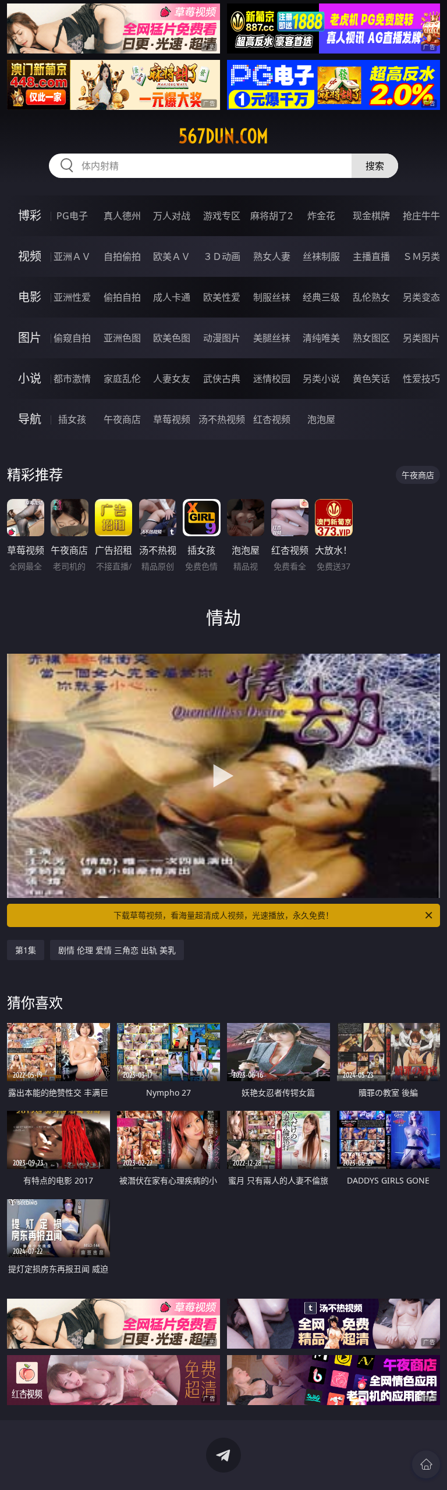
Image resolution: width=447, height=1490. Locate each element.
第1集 (25, 950)
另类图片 (421, 337)
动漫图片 (221, 337)
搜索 (375, 165)
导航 (29, 419)
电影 (29, 297)
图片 (29, 337)
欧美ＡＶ (171, 256)
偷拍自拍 (122, 297)
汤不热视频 (221, 419)
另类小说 (321, 378)
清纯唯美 (321, 337)
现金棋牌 (371, 215)
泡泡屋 (321, 419)
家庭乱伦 (122, 378)
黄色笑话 (371, 378)
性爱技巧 (421, 378)
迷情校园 (271, 378)
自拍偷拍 (122, 256)
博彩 (29, 215)
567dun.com (223, 136)
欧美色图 (171, 337)
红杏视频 (271, 419)
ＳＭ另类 (421, 256)
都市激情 (72, 378)
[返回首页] (426, 1464)
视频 (29, 256)
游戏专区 (221, 215)
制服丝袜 (271, 297)
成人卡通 (171, 297)
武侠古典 (221, 378)
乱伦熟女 (371, 297)
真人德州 (122, 215)
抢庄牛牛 (421, 215)
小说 (29, 378)
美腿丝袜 (271, 337)
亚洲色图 (122, 337)
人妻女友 (171, 378)
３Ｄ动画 (221, 256)
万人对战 (171, 215)
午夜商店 (122, 419)
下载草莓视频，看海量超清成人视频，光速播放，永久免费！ (223, 915)
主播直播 (371, 256)
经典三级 (321, 297)
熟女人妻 (271, 256)
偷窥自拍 (72, 337)
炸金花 (321, 215)
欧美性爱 (221, 297)
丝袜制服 (321, 256)
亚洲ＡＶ (72, 256)
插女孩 (72, 419)
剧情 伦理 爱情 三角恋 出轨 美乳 (117, 950)
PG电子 (72, 215)
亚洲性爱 (72, 297)
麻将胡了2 (271, 215)
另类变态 (421, 297)
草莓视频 (171, 419)
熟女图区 (371, 337)
